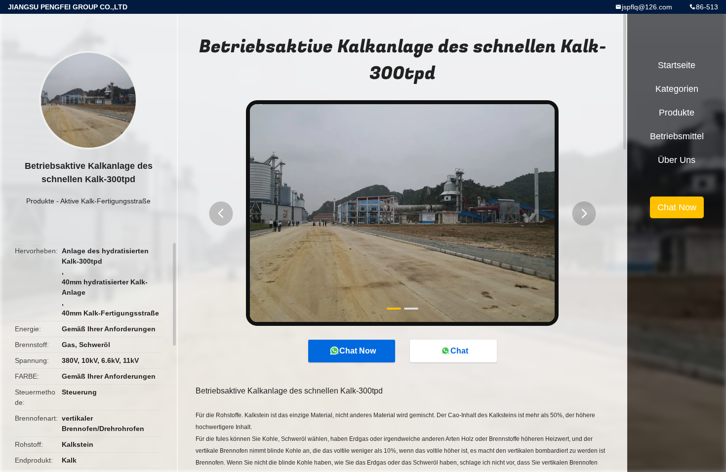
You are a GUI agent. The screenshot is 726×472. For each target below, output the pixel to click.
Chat (459, 351)
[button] (221, 213)
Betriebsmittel (677, 136)
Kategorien (676, 89)
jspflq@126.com (647, 7)
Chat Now (357, 351)
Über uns (676, 160)
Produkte (40, 201)
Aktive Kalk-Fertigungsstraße (105, 201)
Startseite (676, 65)
